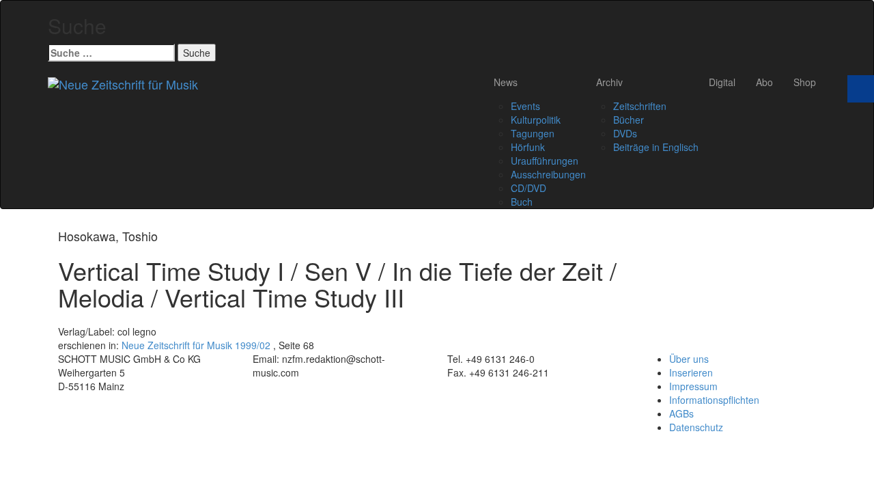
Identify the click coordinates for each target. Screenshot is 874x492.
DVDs (625, 133)
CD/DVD (528, 188)
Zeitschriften (639, 106)
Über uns (689, 359)
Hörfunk (528, 147)
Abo (764, 82)
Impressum (693, 386)
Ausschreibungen (548, 174)
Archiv (609, 82)
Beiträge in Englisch (656, 147)
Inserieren (691, 372)
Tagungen (532, 133)
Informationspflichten (714, 400)
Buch (522, 201)
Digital (722, 82)
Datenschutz (696, 427)
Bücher (628, 119)
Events (525, 106)
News (506, 82)
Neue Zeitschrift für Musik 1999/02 (196, 345)
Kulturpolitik (536, 119)
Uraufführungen (544, 160)
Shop (804, 82)
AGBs (681, 413)
